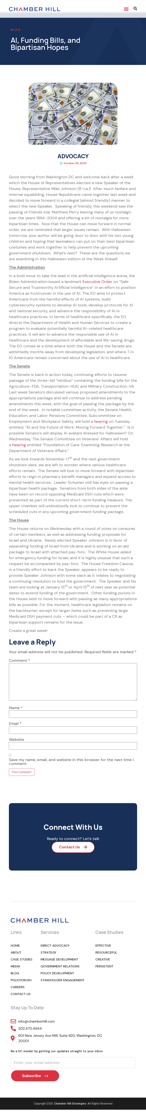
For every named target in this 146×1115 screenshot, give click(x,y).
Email (15, 724)
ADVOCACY (73, 156)
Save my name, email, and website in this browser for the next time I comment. (71, 762)
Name (16, 708)
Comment (19, 660)
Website (16, 740)
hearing (101, 421)
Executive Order (97, 281)
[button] (126, 9)
